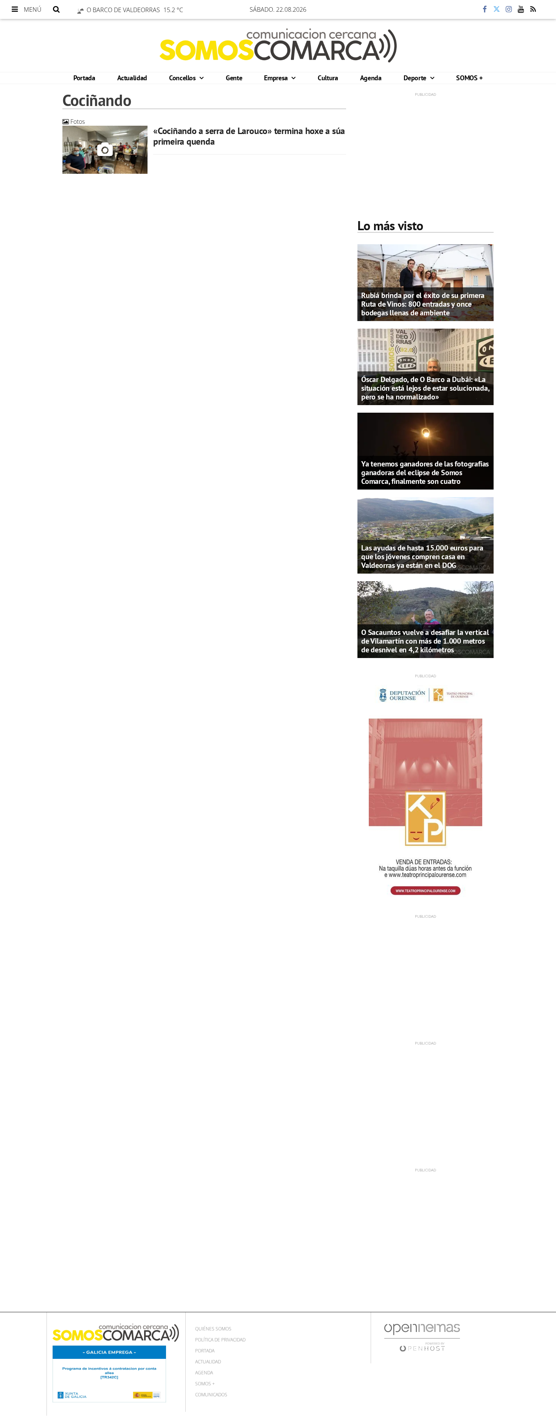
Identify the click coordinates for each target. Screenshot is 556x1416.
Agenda (371, 77)
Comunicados (211, 1394)
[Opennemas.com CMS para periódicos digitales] (422, 1337)
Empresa (276, 77)
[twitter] (497, 9)
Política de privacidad (220, 1339)
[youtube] (521, 9)
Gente (234, 77)
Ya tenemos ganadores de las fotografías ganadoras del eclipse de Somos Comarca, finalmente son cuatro (425, 472)
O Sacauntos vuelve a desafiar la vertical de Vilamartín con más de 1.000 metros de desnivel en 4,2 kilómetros (425, 641)
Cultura (328, 77)
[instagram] (509, 9)
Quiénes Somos (213, 1329)
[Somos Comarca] (278, 45)
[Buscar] (56, 9)
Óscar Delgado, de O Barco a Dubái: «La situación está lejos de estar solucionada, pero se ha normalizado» (425, 388)
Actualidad (132, 77)
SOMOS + (469, 77)
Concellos (183, 77)
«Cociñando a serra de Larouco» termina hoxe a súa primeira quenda (249, 136)
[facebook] (484, 9)
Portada (84, 77)
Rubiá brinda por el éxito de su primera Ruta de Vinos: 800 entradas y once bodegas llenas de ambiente (423, 304)
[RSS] (533, 9)
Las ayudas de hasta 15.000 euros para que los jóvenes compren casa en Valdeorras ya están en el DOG (422, 556)
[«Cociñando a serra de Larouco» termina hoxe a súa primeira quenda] (105, 150)
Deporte (416, 77)
